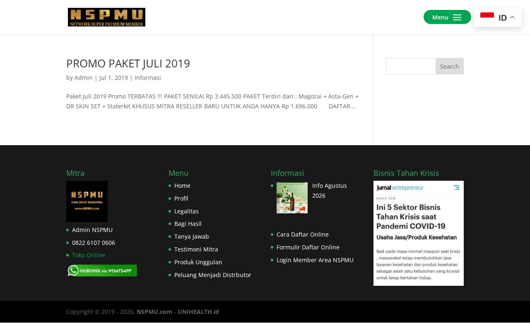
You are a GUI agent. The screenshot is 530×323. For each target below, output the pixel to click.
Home (182, 185)
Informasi (148, 77)
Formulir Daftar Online (308, 247)
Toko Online (88, 255)
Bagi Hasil (188, 223)
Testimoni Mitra (196, 249)
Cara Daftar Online (303, 234)
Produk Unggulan (198, 262)
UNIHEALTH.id (198, 312)
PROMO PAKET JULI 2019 (128, 63)
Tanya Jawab (191, 236)
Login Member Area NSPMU (315, 260)
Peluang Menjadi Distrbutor (212, 275)
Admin (84, 77)
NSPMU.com (154, 312)
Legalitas (186, 211)
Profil (181, 198)
